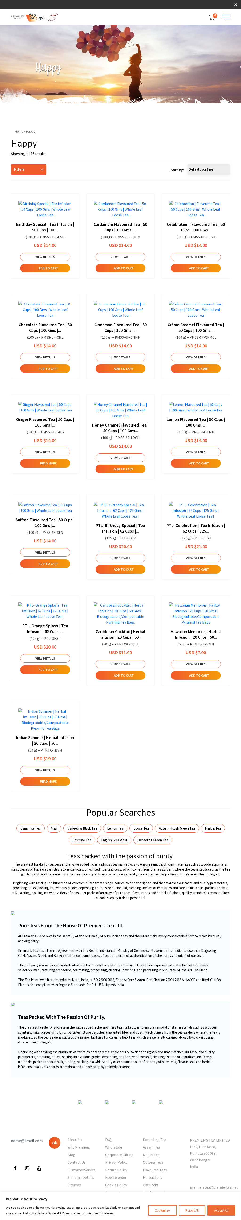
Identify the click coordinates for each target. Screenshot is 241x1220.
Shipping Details (81, 1177)
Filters (19, 169)
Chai (54, 828)
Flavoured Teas (155, 1169)
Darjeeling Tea (154, 1139)
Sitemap (74, 1185)
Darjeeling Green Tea (152, 840)
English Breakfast (114, 840)
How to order (115, 1177)
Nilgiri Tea (151, 1154)
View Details (45, 257)
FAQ (108, 1139)
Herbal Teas (152, 1177)
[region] (120, 1206)
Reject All (192, 1210)
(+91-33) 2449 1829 (205, 1176)
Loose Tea (141, 828)
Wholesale (113, 1147)
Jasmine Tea (82, 840)
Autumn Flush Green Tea (177, 828)
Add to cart (48, 268)
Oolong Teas (153, 1162)
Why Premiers (79, 1147)
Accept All (221, 1210)
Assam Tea (151, 1147)
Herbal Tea (213, 828)
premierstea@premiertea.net (214, 1187)
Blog (71, 1154)
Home (19, 131)
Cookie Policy (116, 1185)
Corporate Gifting (119, 1154)
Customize (162, 1210)
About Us (75, 1139)
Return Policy (116, 1169)
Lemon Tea (115, 828)
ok (54, 1143)
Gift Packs (150, 1185)
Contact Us (76, 1162)
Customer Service (82, 1169)
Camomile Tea (30, 828)
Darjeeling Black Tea (82, 828)
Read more (48, 463)
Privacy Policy (116, 1162)
